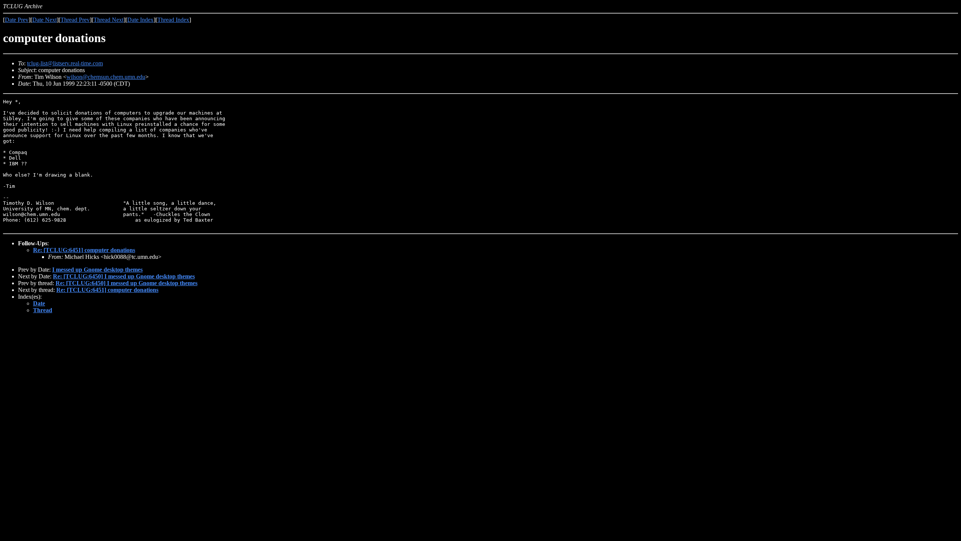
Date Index (140, 20)
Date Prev (17, 20)
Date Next (44, 20)
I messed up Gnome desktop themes (97, 269)
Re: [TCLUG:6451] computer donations (84, 250)
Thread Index (173, 20)
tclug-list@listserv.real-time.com (65, 63)
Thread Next (108, 20)
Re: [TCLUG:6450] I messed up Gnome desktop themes (124, 276)
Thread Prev (75, 20)
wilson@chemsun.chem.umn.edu (105, 77)
